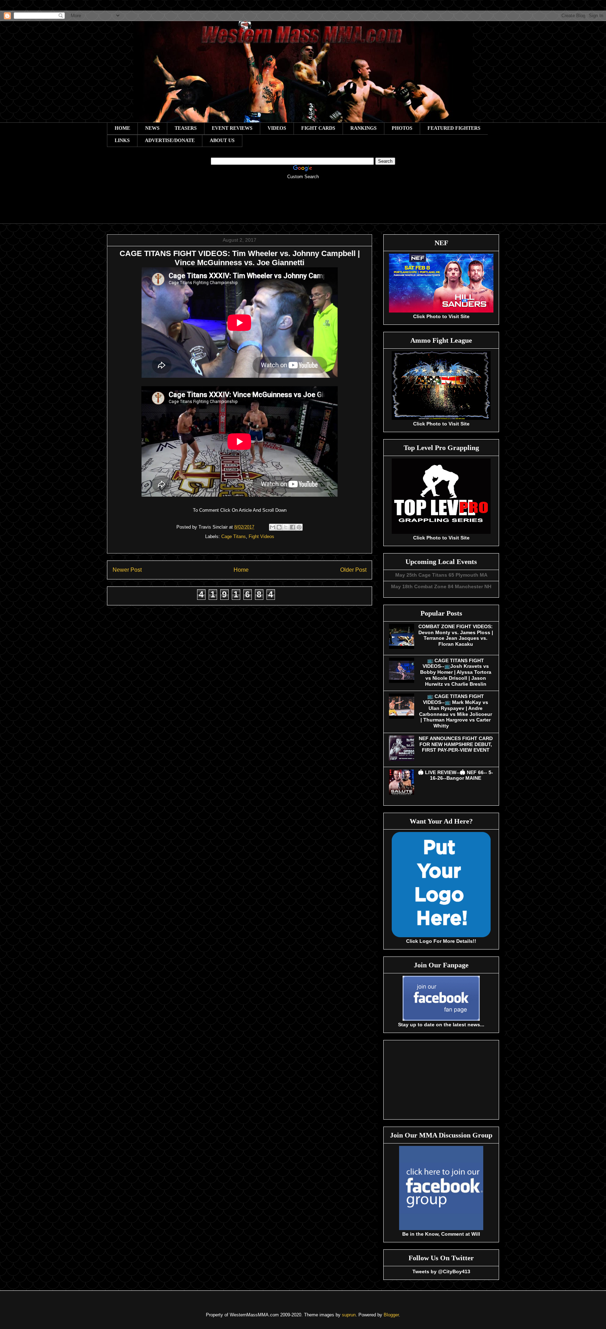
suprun (349, 1314)
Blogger (391, 1314)
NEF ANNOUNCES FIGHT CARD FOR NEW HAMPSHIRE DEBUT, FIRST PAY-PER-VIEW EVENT (456, 744)
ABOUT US (222, 140)
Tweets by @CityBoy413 (441, 1271)
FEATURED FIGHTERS (453, 128)
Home (241, 570)
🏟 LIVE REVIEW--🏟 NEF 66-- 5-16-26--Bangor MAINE (455, 775)
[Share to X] (285, 527)
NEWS (152, 128)
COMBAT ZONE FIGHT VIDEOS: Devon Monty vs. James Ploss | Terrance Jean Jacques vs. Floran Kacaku (455, 635)
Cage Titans (233, 536)
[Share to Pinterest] (299, 527)
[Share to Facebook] (292, 527)
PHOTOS (402, 128)
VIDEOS (277, 128)
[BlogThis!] (279, 527)
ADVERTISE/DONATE (170, 140)
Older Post (353, 570)
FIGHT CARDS (318, 128)
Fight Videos (261, 536)
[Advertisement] (303, 206)
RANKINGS (363, 128)
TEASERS (186, 128)
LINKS (122, 140)
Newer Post (127, 570)
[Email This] (272, 527)
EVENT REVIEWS (232, 128)
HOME (122, 128)
